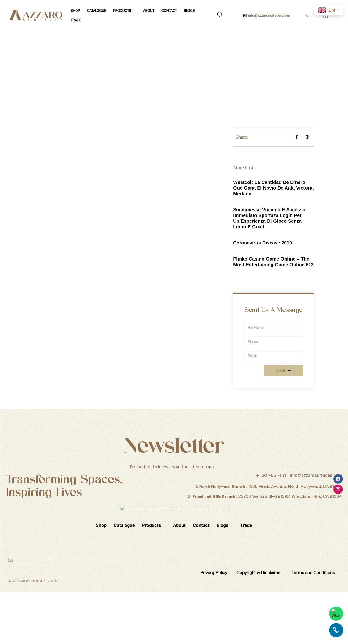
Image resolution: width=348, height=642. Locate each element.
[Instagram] (338, 489)
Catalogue (96, 11)
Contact (169, 11)
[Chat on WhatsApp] (336, 614)
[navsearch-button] (219, 15)
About (148, 11)
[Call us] (336, 630)
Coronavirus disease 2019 (262, 242)
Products (122, 11)
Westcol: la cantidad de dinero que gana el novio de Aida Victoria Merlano (273, 188)
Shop (75, 11)
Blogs (189, 11)
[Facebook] (338, 479)
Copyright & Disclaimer (259, 572)
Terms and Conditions (313, 572)
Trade (76, 20)
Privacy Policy (213, 572)
